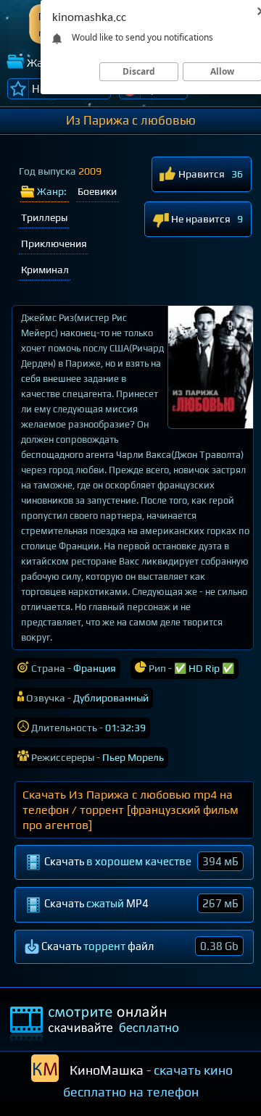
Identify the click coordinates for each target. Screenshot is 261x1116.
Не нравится (200, 219)
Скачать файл (139, 946)
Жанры (46, 63)
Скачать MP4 (140, 903)
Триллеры (44, 217)
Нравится (200, 174)
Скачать (140, 861)
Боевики (97, 191)
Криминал (45, 269)
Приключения (54, 243)
